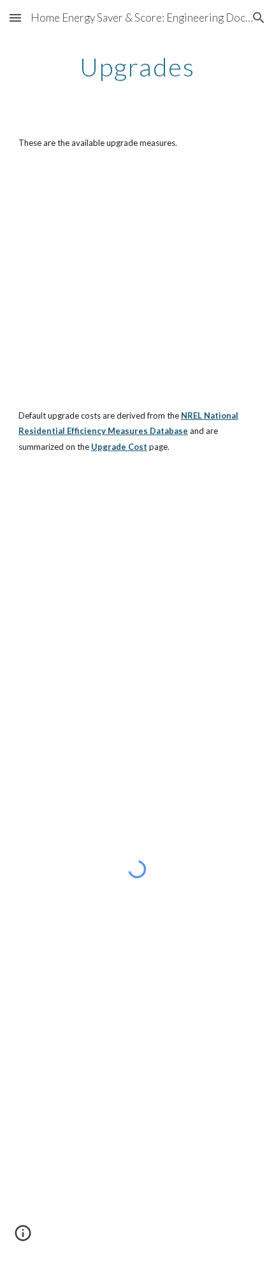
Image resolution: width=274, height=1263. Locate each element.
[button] (15, 17)
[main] (137, 67)
